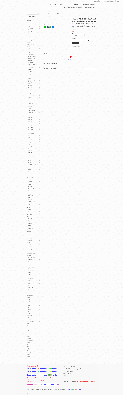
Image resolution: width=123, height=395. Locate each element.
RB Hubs (30, 234)
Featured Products (29, 21)
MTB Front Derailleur (30, 185)
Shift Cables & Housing (31, 84)
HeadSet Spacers (30, 222)
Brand (68, 4)
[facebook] (48, 27)
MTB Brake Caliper (30, 51)
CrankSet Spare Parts (31, 100)
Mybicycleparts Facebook (89, 4)
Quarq (28, 356)
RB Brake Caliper (32, 49)
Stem (28, 285)
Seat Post (30, 280)
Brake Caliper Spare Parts (31, 68)
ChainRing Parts (32, 112)
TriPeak (28, 319)
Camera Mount (31, 34)
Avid (28, 317)
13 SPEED (30, 117)
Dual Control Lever (31, 267)
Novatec (29, 334)
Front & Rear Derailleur (30, 178)
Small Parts (30, 91)
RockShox (29, 315)
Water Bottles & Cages (31, 296)
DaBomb (29, 332)
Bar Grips (29, 74)
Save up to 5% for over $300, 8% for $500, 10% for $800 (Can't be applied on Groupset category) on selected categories (84, 26)
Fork (28, 167)
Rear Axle (30, 240)
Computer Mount (30, 29)
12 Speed (30, 119)
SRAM (28, 301)
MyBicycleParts (53, 4)
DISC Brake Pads (32, 56)
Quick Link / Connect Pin (31, 130)
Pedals (29, 245)
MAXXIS (28, 350)
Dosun (28, 346)
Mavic (28, 328)
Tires (28, 291)
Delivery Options (31, 389)
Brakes (28, 46)
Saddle (28, 283)
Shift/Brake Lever (31, 257)
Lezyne (28, 354)
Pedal (28, 242)
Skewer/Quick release (30, 229)
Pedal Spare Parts (31, 249)
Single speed (31, 144)
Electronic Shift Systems (30, 157)
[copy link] (53, 27)
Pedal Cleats (31, 247)
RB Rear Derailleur (30, 194)
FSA (28, 311)
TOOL (28, 293)
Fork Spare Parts (32, 175)
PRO (28, 303)
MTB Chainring (31, 110)
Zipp (28, 330)
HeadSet (29, 216)
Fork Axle (30, 238)
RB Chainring (31, 108)
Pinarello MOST (30, 321)
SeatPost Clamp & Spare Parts (31, 277)
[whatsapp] (50, 27)
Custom (29, 326)
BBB (28, 344)
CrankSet (29, 93)
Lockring (30, 146)
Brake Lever (31, 265)
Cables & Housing (31, 76)
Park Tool (29, 352)
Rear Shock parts (31, 253)
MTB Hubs (30, 236)
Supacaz (29, 313)
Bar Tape (29, 42)
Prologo (29, 348)
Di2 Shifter (30, 160)
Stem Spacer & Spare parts (31, 288)
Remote (29, 255)
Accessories (30, 24)
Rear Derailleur (31, 192)
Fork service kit (31, 173)
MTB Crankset (31, 98)
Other (29, 36)
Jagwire (28, 305)
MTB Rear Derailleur (30, 198)
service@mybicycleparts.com (82, 369)
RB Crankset (31, 96)
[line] (45, 27)
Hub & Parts (30, 232)
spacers (30, 148)
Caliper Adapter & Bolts (31, 65)
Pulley (29, 205)
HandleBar (29, 214)
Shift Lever (30, 263)
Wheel (28, 299)
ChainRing (29, 106)
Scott (28, 307)
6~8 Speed (30, 142)
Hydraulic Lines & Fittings (31, 59)
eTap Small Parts (32, 164)
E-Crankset (30, 103)
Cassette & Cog (30, 133)
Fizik (28, 324)
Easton (28, 342)
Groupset (29, 207)
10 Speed (30, 121)
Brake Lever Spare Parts (31, 271)
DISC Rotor (30, 62)
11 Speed (30, 123)
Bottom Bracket (30, 44)
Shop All (62, 4)
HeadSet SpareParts (30, 219)
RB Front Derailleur (30, 182)
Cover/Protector (32, 32)
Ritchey (28, 336)
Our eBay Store (77, 4)
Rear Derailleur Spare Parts (31, 202)
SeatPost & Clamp (31, 274)
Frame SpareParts (30, 170)
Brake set (30, 71)
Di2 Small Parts (31, 162)
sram (29, 211)
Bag (29, 26)
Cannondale (30, 340)
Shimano (30, 209)
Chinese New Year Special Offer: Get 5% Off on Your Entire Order (79, 7)
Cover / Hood (30, 154)
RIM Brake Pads (31, 54)
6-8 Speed (30, 127)
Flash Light (30, 40)
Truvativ (29, 338)
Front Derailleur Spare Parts (32, 189)
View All (47, 13)
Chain (28, 115)
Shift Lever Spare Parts (31, 260)
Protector (30, 38)
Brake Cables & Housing (31, 81)
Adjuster (30, 78)
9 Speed (30, 125)
